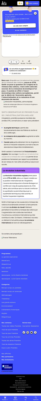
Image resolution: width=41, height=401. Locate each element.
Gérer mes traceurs (20, 380)
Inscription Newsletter (30, 326)
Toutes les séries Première (11, 340)
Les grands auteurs (9, 302)
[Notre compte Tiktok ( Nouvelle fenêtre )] (23, 332)
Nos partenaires (7, 356)
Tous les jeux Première (10, 333)
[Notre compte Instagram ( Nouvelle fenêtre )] (27, 332)
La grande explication (10, 257)
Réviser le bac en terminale (12, 291)
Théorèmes (6, 299)
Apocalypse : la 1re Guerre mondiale (15, 275)
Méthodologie (7, 295)
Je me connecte (20, 30)
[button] (5, 398)
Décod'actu (6, 260)
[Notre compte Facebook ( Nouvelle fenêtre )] (35, 332)
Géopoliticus (6, 264)
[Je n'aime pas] (16, 62)
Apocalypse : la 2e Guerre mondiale (14, 278)
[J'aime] (11, 62)
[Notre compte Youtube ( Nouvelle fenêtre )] (31, 332)
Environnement (7, 306)
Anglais (4, 313)
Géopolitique (6, 317)
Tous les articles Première (11, 337)
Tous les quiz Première (10, 329)
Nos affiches (6, 353)
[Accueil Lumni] (4, 3)
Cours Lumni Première (9, 348)
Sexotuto (5, 271)
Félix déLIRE (6, 268)
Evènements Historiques (10, 309)
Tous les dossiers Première (11, 344)
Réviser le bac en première (11, 288)
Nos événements (8, 359)
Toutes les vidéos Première (11, 326)
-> (15, 73)
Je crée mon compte (20, 26)
